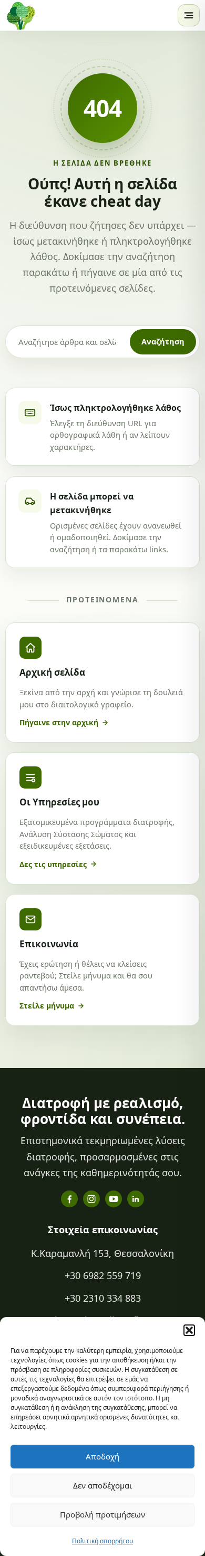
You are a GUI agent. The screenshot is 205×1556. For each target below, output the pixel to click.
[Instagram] (91, 1198)
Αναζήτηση (162, 341)
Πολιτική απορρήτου (102, 1540)
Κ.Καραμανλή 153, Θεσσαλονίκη (102, 1253)
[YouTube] (113, 1198)
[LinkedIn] (135, 1198)
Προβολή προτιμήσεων (102, 1514)
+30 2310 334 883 (103, 1298)
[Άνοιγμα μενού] (189, 15)
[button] (189, 1330)
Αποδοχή (102, 1456)
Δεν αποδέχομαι (102, 1485)
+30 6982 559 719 (103, 1275)
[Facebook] (69, 1198)
